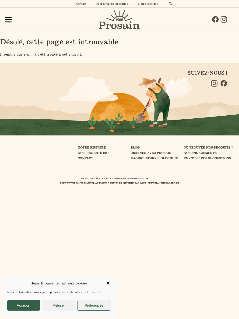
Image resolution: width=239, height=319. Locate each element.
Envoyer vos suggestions (207, 158)
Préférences (94, 305)
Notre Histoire (92, 147)
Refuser (59, 305)
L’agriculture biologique (154, 158)
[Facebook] (215, 19)
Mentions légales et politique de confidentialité (115, 178)
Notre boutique (148, 3)
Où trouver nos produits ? (112, 3)
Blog (135, 147)
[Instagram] (224, 19)
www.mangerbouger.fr (163, 183)
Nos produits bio (93, 153)
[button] (108, 283)
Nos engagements (200, 153)
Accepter (24, 305)
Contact (81, 3)
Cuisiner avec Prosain (151, 153)
